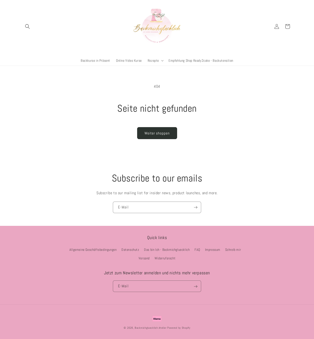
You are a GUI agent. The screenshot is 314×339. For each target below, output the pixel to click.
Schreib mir (233, 249)
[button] (27, 26)
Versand (144, 258)
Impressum (212, 249)
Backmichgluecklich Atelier (151, 327)
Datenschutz (130, 249)
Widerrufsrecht (165, 258)
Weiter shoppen (157, 133)
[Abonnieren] (195, 207)
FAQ (197, 249)
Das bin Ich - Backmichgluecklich (167, 249)
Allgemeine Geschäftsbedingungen (93, 249)
